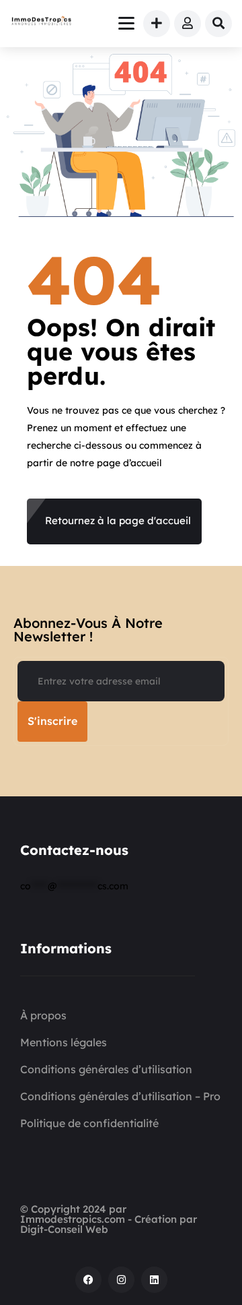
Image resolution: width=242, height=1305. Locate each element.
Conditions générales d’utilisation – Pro (120, 1096)
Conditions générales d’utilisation (106, 1069)
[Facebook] (88, 1280)
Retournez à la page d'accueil (118, 520)
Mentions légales (63, 1042)
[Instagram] (121, 1280)
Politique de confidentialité (89, 1123)
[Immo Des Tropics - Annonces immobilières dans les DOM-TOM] (41, 22)
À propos (43, 1015)
